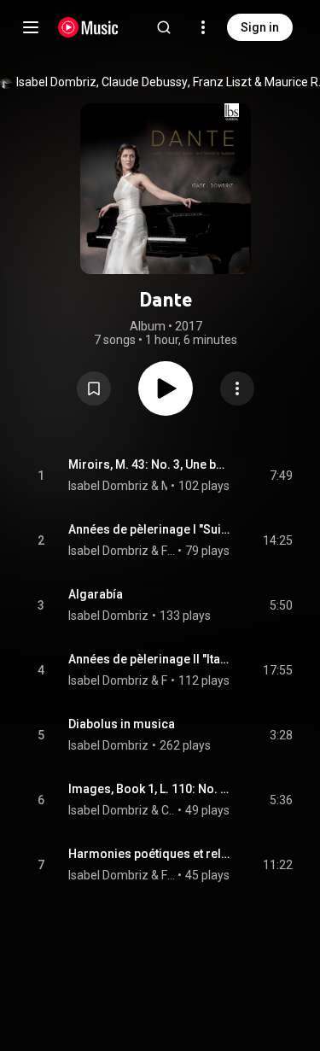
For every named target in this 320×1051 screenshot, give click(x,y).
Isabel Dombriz (56, 82)
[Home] (88, 27)
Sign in (260, 27)
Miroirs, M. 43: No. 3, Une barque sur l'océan (149, 464)
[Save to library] (94, 388)
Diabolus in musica (121, 724)
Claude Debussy (145, 82)
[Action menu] (237, 388)
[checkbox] (281, 475)
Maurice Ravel (164, 486)
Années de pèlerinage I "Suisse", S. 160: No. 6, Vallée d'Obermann (149, 529)
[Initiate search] (163, 27)
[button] (94, 388)
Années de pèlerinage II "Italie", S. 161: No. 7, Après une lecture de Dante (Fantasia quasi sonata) (149, 659)
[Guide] (30, 27)
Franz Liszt (222, 82)
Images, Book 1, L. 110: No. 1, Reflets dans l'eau (149, 789)
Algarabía (95, 594)
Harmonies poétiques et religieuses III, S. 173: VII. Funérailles (149, 854)
